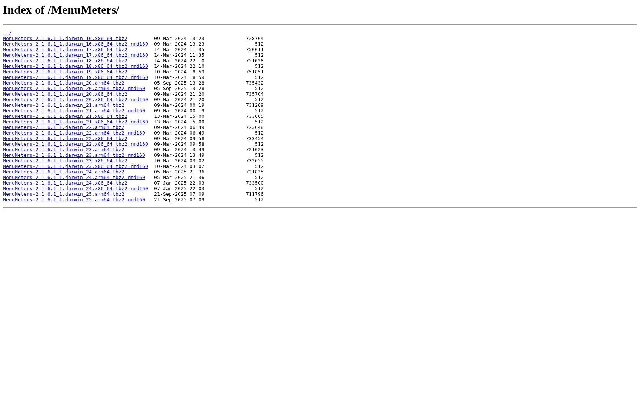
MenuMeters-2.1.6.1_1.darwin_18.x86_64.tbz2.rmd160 (75, 66)
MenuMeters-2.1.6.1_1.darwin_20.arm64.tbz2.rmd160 (74, 88)
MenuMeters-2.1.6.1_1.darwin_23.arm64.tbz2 (63, 149)
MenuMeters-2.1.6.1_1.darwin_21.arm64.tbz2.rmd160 (74, 110)
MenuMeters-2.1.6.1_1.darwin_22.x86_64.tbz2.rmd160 (75, 144)
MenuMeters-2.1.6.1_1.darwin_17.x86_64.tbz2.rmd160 (75, 55)
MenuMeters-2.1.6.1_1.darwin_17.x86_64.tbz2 (65, 49)
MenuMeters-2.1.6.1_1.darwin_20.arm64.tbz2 (63, 83)
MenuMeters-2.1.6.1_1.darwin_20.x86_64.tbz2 (65, 94)
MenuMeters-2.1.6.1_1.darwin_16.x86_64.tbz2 (65, 38)
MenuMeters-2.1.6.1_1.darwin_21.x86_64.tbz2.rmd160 (75, 122)
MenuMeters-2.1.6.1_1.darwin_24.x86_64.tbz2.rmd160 (75, 188)
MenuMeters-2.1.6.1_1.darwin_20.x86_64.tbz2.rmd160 (75, 99)
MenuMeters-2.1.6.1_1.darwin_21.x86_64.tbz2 (65, 116)
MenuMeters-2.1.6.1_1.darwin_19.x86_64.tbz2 (65, 71)
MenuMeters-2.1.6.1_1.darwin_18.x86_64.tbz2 (65, 60)
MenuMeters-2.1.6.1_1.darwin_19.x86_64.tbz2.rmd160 (75, 77)
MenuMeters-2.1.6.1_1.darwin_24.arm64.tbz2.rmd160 (74, 177)
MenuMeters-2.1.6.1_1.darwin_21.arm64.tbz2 (63, 105)
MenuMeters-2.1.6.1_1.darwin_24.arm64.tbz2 (63, 172)
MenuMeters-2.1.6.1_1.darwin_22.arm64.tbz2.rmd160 (74, 133)
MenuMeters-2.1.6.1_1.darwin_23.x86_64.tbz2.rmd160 (75, 166)
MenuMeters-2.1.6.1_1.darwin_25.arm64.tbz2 (63, 194)
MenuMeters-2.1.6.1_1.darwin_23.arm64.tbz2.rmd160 (74, 155)
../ (7, 33)
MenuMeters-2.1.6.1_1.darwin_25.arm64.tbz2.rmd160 (74, 199)
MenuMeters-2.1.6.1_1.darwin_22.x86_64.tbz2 (65, 138)
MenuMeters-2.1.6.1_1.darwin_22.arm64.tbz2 (63, 127)
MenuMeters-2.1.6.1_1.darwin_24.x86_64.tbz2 (65, 183)
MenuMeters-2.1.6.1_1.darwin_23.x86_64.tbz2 (65, 160)
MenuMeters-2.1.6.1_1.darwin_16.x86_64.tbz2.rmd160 (75, 44)
